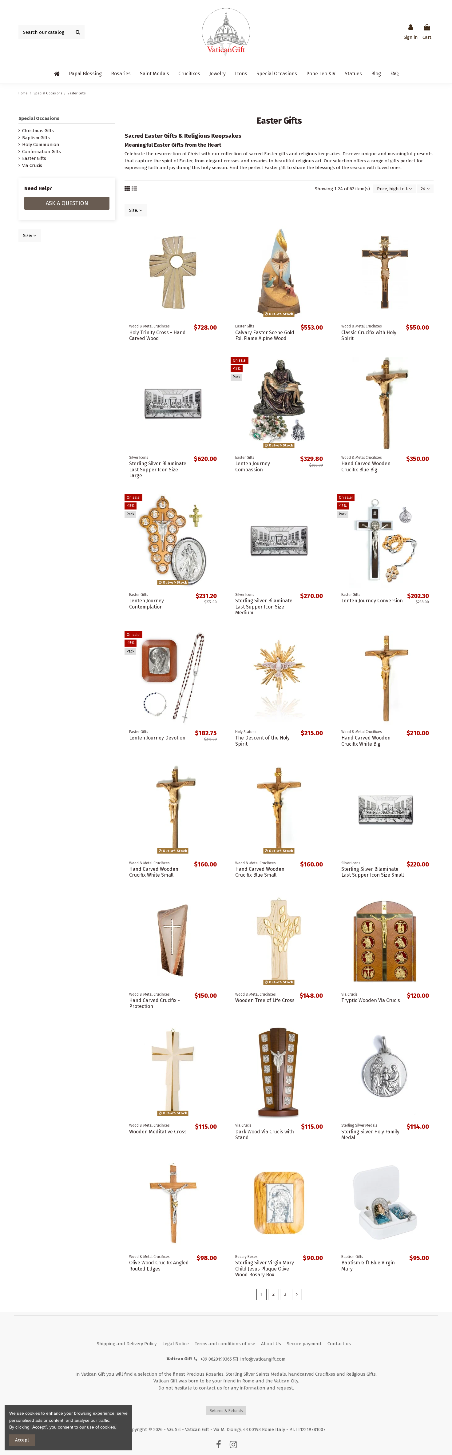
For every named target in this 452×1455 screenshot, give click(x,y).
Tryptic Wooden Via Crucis (370, 1000)
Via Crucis (32, 165)
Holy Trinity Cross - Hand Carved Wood (157, 335)
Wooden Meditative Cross (158, 1132)
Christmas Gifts (38, 130)
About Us (271, 1343)
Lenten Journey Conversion (372, 601)
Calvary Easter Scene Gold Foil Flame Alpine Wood (264, 335)
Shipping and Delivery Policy (127, 1343)
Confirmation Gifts (41, 151)
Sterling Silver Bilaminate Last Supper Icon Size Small (372, 872)
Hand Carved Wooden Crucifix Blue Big (366, 466)
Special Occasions (38, 118)
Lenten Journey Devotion (157, 738)
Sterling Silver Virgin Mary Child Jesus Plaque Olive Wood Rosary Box (264, 1268)
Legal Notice (175, 1343)
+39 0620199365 (216, 1359)
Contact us (339, 1343)
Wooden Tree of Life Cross (265, 1000)
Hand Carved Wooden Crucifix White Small (153, 872)
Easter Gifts (34, 158)
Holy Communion (40, 144)
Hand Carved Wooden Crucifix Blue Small (259, 872)
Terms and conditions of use (225, 1343)
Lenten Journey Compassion (252, 466)
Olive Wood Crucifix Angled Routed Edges (159, 1265)
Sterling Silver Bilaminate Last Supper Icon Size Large (157, 469)
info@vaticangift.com (263, 1359)
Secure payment (304, 1343)
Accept (22, 1440)
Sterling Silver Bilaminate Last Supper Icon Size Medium (263, 606)
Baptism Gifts (36, 138)
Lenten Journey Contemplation (146, 603)
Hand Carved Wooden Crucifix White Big (366, 741)
